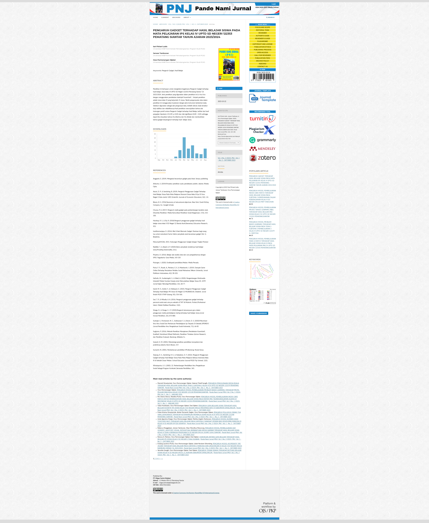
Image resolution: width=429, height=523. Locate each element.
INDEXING (262, 64)
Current (165, 17)
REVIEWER (263, 33)
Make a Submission (259, 313)
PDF (220, 88)
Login (274, 4)
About (186, 17)
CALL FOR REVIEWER (262, 55)
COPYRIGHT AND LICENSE (262, 44)
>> (162, 459)
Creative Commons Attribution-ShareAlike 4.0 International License (228, 205)
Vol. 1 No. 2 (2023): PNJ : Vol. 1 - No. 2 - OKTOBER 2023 (188, 24)
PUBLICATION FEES (262, 58)
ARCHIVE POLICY (262, 61)
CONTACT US (263, 66)
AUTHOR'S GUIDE (262, 36)
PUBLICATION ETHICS (262, 47)
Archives (176, 17)
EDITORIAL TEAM (262, 30)
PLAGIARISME (262, 41)
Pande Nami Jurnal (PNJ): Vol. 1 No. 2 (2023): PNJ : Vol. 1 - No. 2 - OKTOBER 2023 (194, 388)
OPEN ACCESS (262, 52)
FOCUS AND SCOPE (262, 27)
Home (155, 17)
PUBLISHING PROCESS (262, 50)
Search (271, 17)
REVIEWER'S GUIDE (262, 38)
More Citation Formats (227, 143)
